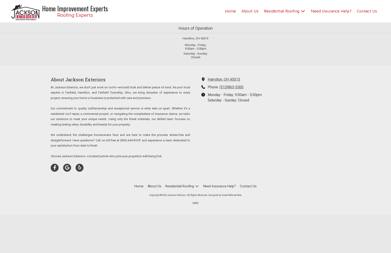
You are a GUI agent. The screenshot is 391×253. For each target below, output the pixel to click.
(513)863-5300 (231, 87)
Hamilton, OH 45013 (224, 79)
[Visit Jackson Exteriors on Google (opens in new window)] (67, 168)
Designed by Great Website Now (225, 195)
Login (195, 202)
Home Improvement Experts (75, 8)
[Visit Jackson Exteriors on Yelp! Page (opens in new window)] (79, 168)
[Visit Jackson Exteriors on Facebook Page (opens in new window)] (55, 168)
